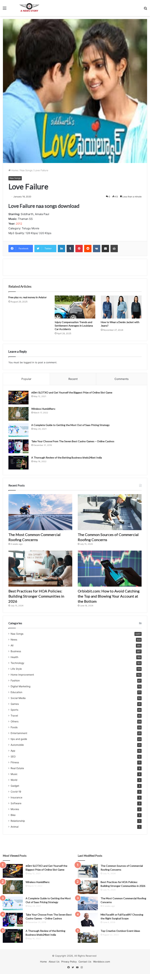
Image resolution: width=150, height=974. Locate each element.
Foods (14, 727)
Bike (13, 815)
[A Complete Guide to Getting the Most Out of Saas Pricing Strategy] (18, 430)
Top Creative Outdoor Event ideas (120, 930)
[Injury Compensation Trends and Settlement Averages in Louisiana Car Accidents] (75, 307)
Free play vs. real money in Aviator (27, 297)
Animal (14, 826)
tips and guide (19, 739)
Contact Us (84, 961)
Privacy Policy (69, 961)
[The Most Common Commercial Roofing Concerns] (40, 512)
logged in (29, 362)
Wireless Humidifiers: (43, 408)
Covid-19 (16, 791)
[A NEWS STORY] (29, 8)
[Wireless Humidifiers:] (18, 414)
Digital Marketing (20, 686)
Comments (122, 379)
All (12, 645)
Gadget (15, 785)
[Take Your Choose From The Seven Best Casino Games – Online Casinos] (18, 446)
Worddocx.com (101, 961)
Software (16, 803)
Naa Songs (26, 170)
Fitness (15, 762)
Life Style (16, 668)
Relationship (18, 820)
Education (16, 692)
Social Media (18, 698)
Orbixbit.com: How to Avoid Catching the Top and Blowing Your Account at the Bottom (109, 596)
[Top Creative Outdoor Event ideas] (88, 936)
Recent (73, 379)
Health (14, 657)
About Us (54, 961)
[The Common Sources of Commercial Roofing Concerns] (110, 512)
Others (14, 721)
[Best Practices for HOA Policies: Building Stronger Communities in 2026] (40, 569)
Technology (17, 663)
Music (14, 774)
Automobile (17, 744)
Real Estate (17, 768)
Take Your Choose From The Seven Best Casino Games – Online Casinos (72, 441)
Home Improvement (22, 674)
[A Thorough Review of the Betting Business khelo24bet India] (18, 462)
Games (15, 703)
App (13, 750)
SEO (13, 756)
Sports (14, 709)
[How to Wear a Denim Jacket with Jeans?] (121, 307)
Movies (15, 809)
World (14, 779)
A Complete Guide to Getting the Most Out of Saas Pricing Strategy (70, 425)
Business (16, 651)
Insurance (16, 797)
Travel (14, 715)
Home (14, 170)
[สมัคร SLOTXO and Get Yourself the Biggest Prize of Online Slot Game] (18, 397)
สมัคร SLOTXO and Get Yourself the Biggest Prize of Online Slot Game (71, 392)
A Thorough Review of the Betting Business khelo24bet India (66, 457)
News (14, 639)
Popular (26, 379)
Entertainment (19, 733)
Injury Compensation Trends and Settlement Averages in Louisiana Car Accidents (74, 326)
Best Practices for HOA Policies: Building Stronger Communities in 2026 (36, 596)
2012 (19, 223)
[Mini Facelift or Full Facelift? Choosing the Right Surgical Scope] (88, 919)
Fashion (15, 680)
